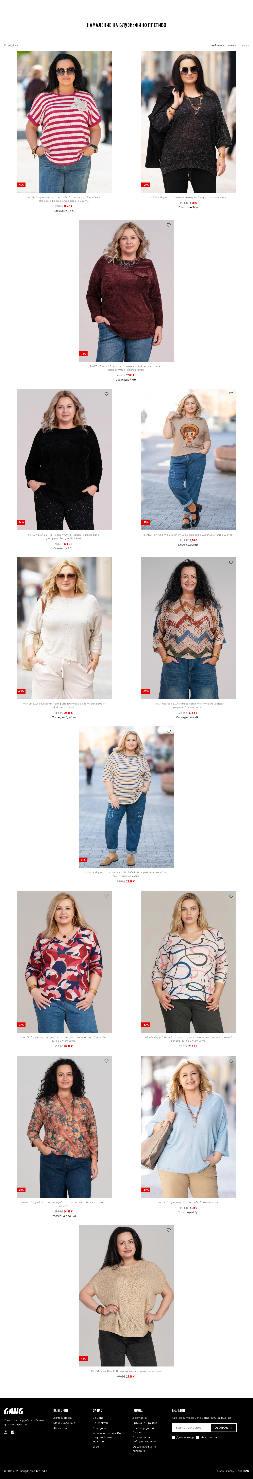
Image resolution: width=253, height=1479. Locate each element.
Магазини (99, 1428)
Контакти (100, 1422)
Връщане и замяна (145, 1422)
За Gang (98, 1417)
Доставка (139, 1417)
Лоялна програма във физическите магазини (107, 1437)
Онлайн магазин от (232, 1470)
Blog (96, 1446)
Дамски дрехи (62, 1417)
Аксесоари (60, 1428)
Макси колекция (64, 1422)
